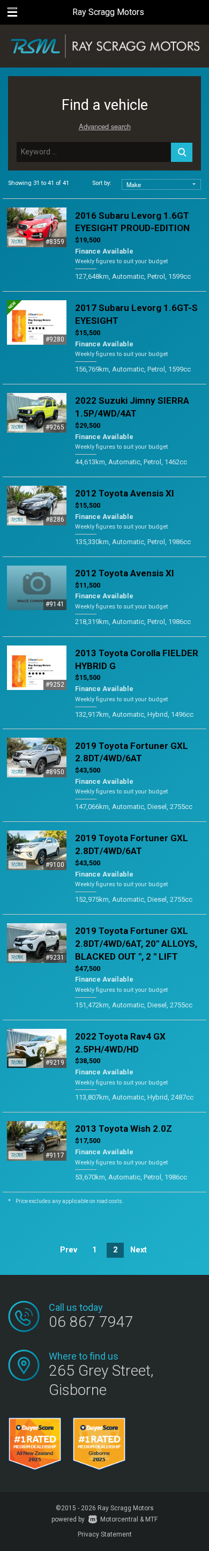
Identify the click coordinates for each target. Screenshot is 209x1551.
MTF (151, 1519)
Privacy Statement (105, 1534)
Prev (68, 1250)
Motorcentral (119, 1519)
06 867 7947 (91, 1322)
